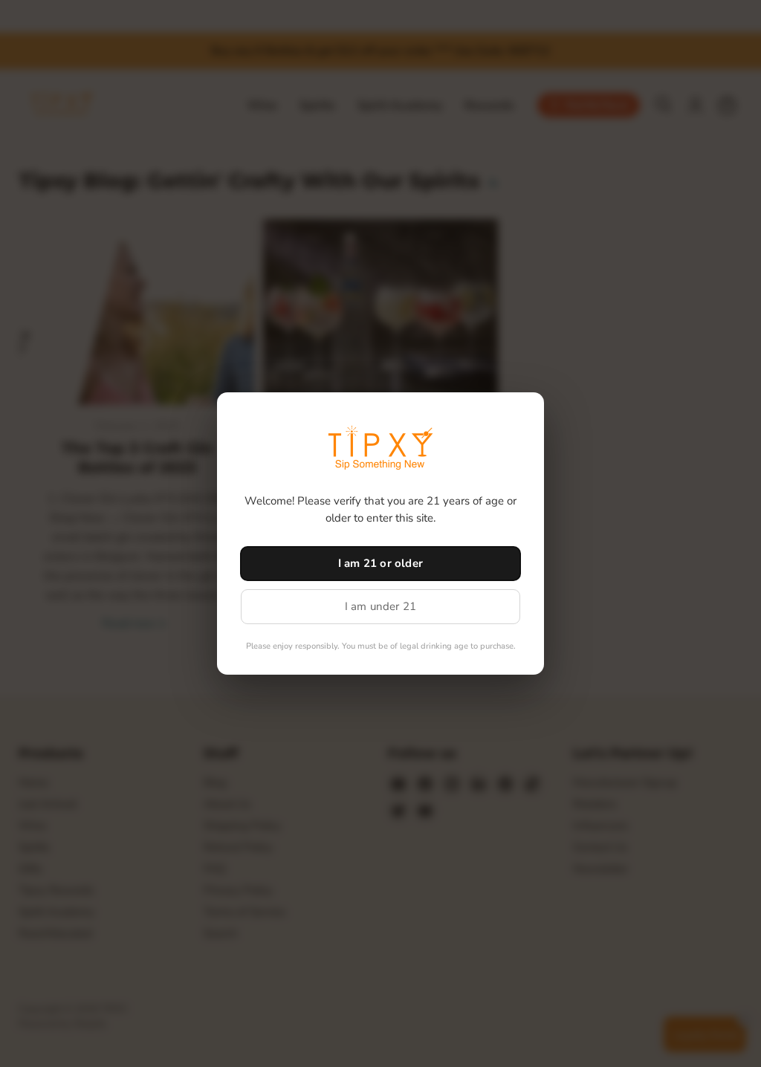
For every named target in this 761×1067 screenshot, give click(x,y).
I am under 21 (381, 606)
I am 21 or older (380, 563)
